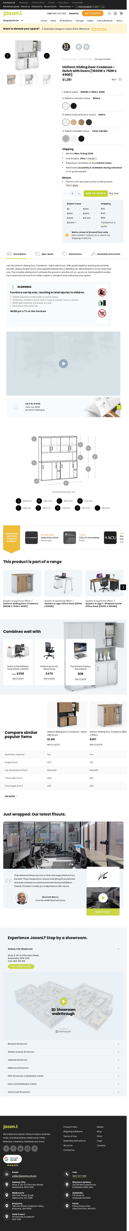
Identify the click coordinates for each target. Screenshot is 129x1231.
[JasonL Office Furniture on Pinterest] (34, 1148)
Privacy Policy (70, 1127)
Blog (99, 1131)
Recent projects (11, 6)
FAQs (99, 1136)
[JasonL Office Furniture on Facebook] (13, 1148)
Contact (105, 222)
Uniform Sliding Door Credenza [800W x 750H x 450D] (20, 605)
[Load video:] (63, 364)
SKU (114, 79)
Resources (65, 6)
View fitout (103, 911)
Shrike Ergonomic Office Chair (49, 667)
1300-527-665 (59, 13)
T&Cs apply (72, 185)
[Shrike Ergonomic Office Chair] (49, 650)
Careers (101, 1145)
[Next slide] (123, 587)
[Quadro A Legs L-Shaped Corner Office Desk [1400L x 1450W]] (104, 583)
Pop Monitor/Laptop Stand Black (80, 667)
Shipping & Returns (73, 1131)
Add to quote (96, 193)
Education (63, 2)
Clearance (36, 6)
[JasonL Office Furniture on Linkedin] (20, 1148)
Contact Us (69, 1150)
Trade (51, 2)
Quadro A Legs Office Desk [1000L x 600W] (63, 605)
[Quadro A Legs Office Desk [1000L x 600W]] (63, 583)
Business (23, 2)
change (91, 158)
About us (25, 6)
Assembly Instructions (74, 1141)
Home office (38, 2)
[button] (109, 13)
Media (100, 1127)
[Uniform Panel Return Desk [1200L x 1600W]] (18, 650)
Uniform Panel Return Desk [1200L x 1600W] (18, 667)
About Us (68, 1145)
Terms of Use (70, 1136)
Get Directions (21, 966)
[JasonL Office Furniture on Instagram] (27, 1148)
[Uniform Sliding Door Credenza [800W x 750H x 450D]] (22, 583)
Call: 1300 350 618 (16, 961)
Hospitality (77, 2)
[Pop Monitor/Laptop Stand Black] (80, 650)
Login (99, 1141)
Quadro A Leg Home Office (17, 601)
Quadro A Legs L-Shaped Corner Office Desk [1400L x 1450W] (103, 605)
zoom (28, 55)
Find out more (99, 28)
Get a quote (92, 13)
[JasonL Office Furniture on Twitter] (6, 1148)
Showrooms (50, 6)
